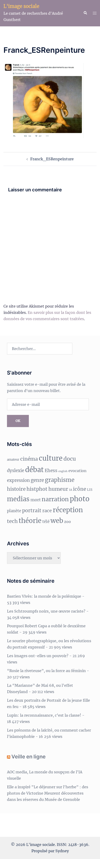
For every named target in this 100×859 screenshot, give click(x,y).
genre (37, 480)
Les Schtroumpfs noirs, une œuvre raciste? (46, 611)
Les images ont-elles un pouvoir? (37, 655)
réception (68, 510)
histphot (37, 489)
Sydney (62, 850)
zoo (67, 521)
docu (69, 459)
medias (18, 499)
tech (12, 521)
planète (14, 510)
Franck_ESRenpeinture (52, 159)
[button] (85, 13)
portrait (31, 510)
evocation (77, 470)
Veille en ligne (28, 757)
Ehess (51, 470)
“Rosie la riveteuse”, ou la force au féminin (46, 670)
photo (80, 498)
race (47, 510)
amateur (13, 460)
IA (70, 489)
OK (18, 421)
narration (55, 499)
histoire (16, 489)
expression (18, 480)
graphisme (59, 480)
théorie (30, 521)
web (56, 521)
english (62, 471)
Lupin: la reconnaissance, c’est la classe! (44, 715)
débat (34, 469)
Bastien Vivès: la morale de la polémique (44, 596)
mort (35, 499)
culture (51, 458)
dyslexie (15, 470)
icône (79, 489)
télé (46, 521)
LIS (89, 489)
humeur (58, 489)
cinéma (29, 459)
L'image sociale (21, 6)
